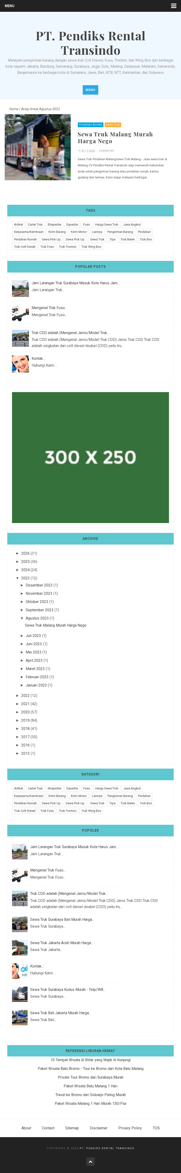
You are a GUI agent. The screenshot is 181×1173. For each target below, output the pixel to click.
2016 (25, 745)
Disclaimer (98, 1128)
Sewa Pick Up (51, 239)
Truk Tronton (67, 246)
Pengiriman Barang (120, 232)
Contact (48, 1128)
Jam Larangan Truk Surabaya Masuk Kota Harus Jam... (75, 283)
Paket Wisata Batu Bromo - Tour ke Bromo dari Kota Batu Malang (91, 1068)
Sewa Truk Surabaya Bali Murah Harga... (62, 919)
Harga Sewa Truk (106, 224)
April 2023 (34, 660)
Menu (9, 6)
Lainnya (97, 232)
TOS (156, 1128)
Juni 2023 (34, 644)
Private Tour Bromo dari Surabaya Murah (90, 1077)
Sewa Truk (113, 124)
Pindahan (144, 232)
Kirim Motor (79, 232)
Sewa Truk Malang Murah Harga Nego (115, 137)
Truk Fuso (47, 246)
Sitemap (72, 1128)
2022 (25, 695)
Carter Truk (35, 224)
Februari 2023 (37, 677)
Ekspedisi (54, 224)
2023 (25, 578)
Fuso (86, 224)
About (26, 1128)
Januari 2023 (36, 685)
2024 (25, 570)
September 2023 (39, 610)
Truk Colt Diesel (24, 246)
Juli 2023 (33, 635)
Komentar (106, 150)
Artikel (18, 224)
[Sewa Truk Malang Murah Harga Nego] (38, 147)
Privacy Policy (130, 1128)
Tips (112, 239)
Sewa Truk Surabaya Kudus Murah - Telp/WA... (67, 989)
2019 (25, 720)
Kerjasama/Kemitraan (28, 232)
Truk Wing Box (91, 246)
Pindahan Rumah (90, 124)
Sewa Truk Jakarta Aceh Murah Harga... (61, 943)
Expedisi (72, 224)
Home (13, 109)
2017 (25, 737)
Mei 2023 (33, 652)
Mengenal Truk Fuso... (49, 308)
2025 (25, 561)
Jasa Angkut (132, 224)
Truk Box (146, 239)
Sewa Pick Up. (75, 239)
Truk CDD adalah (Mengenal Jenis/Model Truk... (70, 333)
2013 (25, 753)
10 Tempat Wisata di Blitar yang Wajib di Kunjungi (90, 1060)
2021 (25, 704)
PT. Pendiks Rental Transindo (107, 1148)
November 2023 (39, 593)
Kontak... (38, 358)
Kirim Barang (57, 232)
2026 (25, 553)
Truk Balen (128, 239)
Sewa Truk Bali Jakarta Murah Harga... (60, 1013)
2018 (25, 728)
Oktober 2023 (37, 601)
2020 (25, 712)
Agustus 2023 (37, 618)
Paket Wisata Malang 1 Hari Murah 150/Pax (91, 1103)
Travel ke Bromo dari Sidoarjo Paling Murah (90, 1095)
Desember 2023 (39, 585)
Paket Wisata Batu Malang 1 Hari (90, 1086)
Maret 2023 (35, 668)
